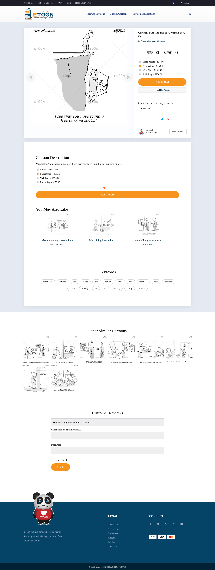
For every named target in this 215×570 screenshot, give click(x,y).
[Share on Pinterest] (168, 119)
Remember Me (61, 459)
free (131, 282)
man (156, 282)
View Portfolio (178, 131)
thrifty (129, 288)
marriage (168, 282)
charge (85, 282)
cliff (96, 282)
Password (56, 444)
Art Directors (114, 529)
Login (185, 3)
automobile (48, 282)
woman (142, 288)
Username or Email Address (66, 429)
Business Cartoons (148, 41)
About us (112, 537)
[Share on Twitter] (162, 119)
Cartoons (161, 41)
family (108, 282)
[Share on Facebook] (156, 119)
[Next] (128, 77)
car (74, 282)
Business (62, 282)
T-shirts (111, 542)
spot (106, 288)
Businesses (113, 533)
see (96, 288)
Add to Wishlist (163, 90)
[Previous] (30, 77)
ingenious (143, 282)
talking (117, 288)
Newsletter (113, 524)
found (120, 282)
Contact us (145, 108)
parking (85, 288)
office (72, 288)
